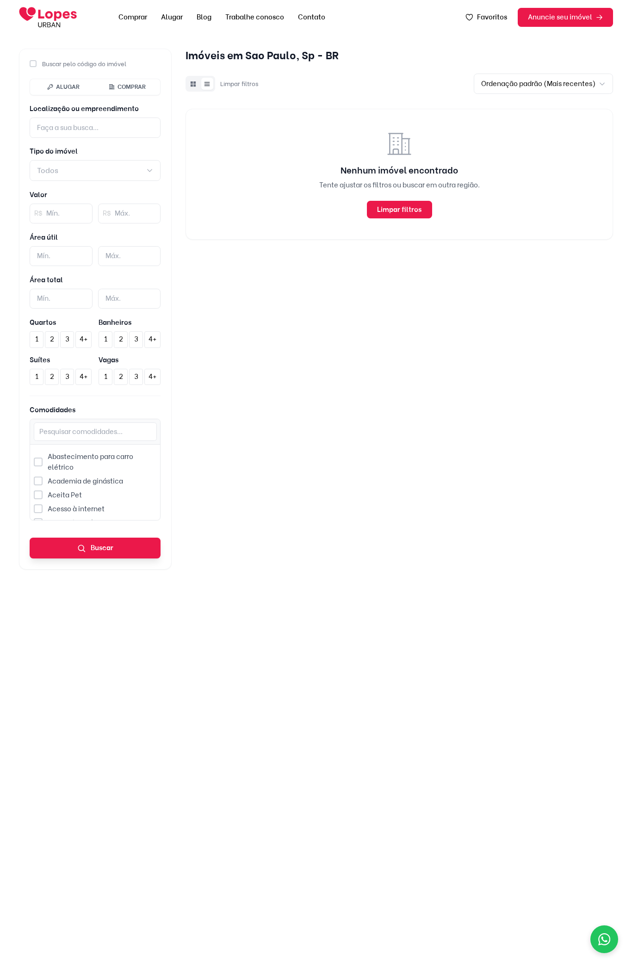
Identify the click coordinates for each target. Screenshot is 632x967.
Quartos (43, 322)
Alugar (172, 17)
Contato (311, 17)
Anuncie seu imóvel (560, 17)
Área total (46, 280)
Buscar (101, 548)
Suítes (40, 360)
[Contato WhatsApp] (604, 939)
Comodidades (52, 410)
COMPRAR (132, 86)
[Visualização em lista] (207, 84)
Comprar (132, 17)
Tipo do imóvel (54, 151)
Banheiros (115, 322)
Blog (204, 17)
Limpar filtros (239, 83)
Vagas (108, 360)
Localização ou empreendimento (84, 109)
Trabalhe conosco (254, 17)
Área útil (44, 237)
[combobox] (95, 170)
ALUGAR (68, 86)
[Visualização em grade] (193, 84)
